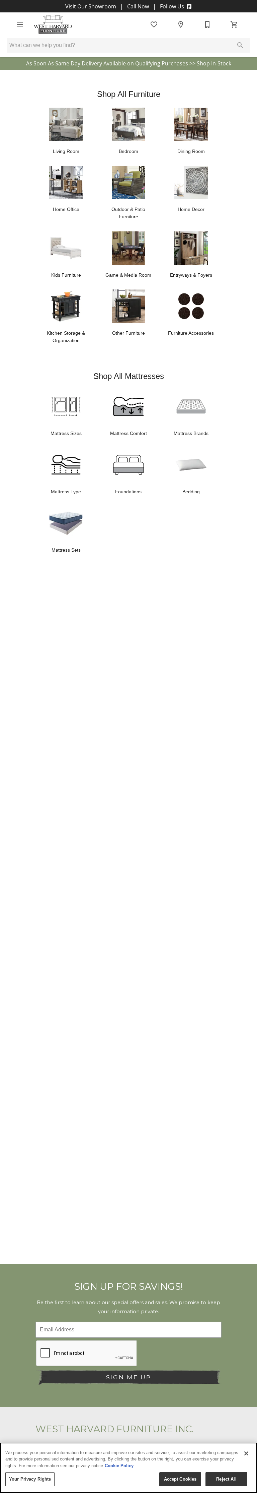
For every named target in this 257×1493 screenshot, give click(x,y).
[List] (154, 24)
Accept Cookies (180, 1479)
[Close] (246, 1453)
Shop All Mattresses (128, 376)
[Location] (181, 24)
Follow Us (172, 6)
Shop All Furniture (128, 94)
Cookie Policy (119, 1465)
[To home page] (52, 24)
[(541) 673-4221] (207, 24)
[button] (20, 24)
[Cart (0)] (234, 24)
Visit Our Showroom (91, 6)
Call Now (138, 6)
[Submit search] (240, 45)
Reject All (226, 1479)
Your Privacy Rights (30, 1479)
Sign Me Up (128, 1377)
